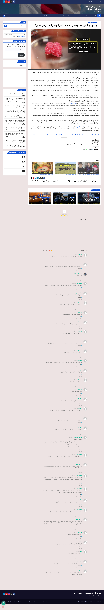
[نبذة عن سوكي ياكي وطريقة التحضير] (42, 168)
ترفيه (68, 15)
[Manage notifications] (3, 607)
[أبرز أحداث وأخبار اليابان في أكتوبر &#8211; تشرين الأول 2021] (88, 168)
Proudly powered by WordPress (83, 601)
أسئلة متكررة (45, 15)
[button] (6, 15)
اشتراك (21, 55)
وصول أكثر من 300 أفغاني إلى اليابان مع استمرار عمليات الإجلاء (82, 181)
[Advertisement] (14, 78)
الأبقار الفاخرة (73, 103)
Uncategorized (47, 197)
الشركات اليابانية (80, 127)
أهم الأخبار (95, 22)
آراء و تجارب (52, 15)
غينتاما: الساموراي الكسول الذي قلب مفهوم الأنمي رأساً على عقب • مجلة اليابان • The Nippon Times (15, 100)
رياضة (59, 15)
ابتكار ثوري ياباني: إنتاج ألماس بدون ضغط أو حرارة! (90, 199)
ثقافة (63, 15)
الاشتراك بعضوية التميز (36, 15)
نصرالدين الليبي (79, 283)
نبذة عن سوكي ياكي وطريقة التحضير (46, 174)
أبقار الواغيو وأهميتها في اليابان (70, 174)
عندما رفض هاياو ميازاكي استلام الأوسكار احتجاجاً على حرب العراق (15, 123)
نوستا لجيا (80, 360)
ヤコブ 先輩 (79, 341)
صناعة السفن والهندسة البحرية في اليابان (41, 199)
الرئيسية (94, 15)
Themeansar (99, 601)
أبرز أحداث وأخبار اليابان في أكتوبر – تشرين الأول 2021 (89, 174)
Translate (22, 36)
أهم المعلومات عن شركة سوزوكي (67, 199)
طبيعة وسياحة (87, 15)
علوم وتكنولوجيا (80, 15)
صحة (74, 15)
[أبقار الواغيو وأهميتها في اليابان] (65, 168)
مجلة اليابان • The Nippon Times (86, 593)
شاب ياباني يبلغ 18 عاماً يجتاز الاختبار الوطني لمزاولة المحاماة (46, 181)
